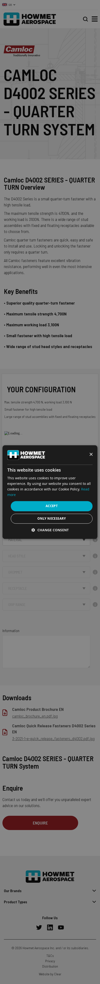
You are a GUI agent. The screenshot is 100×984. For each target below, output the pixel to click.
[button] (50, 530)
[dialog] (49, 492)
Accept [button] (52, 506)
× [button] (91, 454)
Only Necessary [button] (51, 518)
